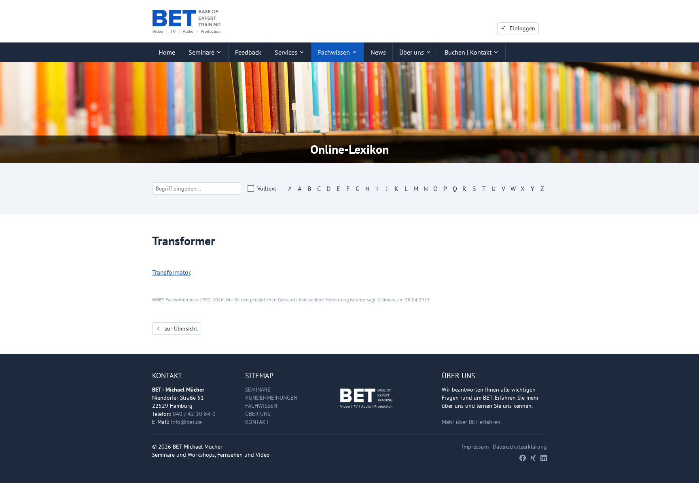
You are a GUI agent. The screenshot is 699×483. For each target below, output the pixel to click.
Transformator (171, 272)
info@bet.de (186, 422)
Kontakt (257, 422)
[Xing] (533, 458)
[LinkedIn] (543, 458)
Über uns (257, 413)
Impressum (475, 446)
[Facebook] (522, 458)
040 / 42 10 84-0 (194, 413)
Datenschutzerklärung (520, 446)
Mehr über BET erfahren (471, 422)
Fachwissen (261, 405)
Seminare (258, 389)
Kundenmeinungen (271, 397)
